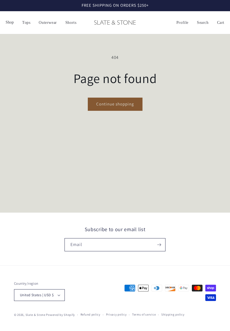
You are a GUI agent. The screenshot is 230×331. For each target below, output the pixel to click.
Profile (182, 22)
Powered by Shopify (60, 315)
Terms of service (144, 314)
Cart (220, 22)
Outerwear (48, 22)
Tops (26, 22)
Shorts (71, 22)
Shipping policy (173, 314)
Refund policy (90, 314)
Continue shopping (115, 104)
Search (203, 22)
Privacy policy (116, 314)
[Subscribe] (159, 244)
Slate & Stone (35, 315)
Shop (10, 22)
